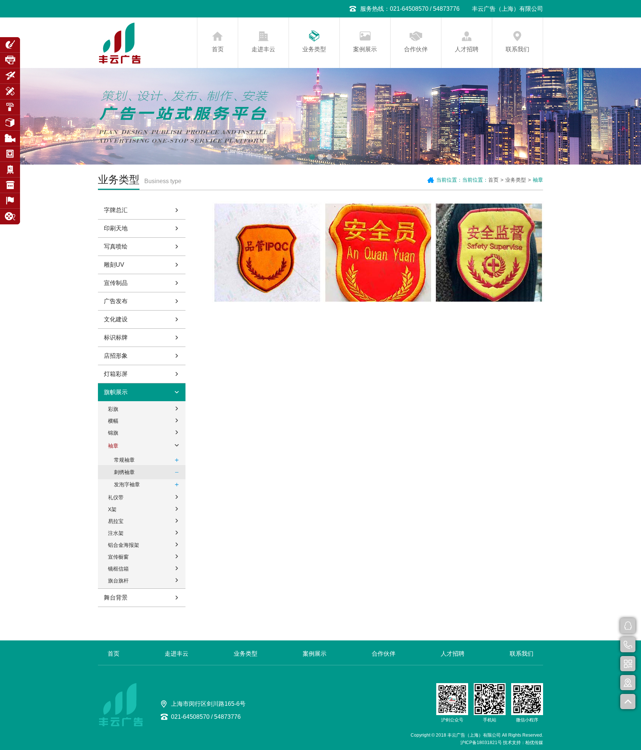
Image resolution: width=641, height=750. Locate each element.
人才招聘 (467, 49)
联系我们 (517, 49)
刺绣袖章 (124, 472)
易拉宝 (116, 521)
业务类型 (314, 49)
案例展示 (365, 49)
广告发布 (116, 301)
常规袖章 (124, 460)
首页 (218, 49)
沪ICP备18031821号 (481, 742)
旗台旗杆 (118, 581)
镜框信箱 (118, 569)
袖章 (113, 446)
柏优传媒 (534, 742)
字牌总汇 (116, 210)
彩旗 (113, 409)
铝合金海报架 (123, 545)
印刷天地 (116, 228)
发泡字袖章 (127, 484)
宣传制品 (116, 283)
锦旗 (113, 433)
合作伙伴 (416, 49)
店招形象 (116, 356)
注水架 (116, 533)
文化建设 (116, 319)
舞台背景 (116, 597)
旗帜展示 (116, 392)
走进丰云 (263, 49)
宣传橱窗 (118, 557)
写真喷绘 (116, 246)
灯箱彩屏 (116, 374)
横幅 (113, 421)
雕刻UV (114, 265)
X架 (112, 509)
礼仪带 (116, 497)
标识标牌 (116, 337)
